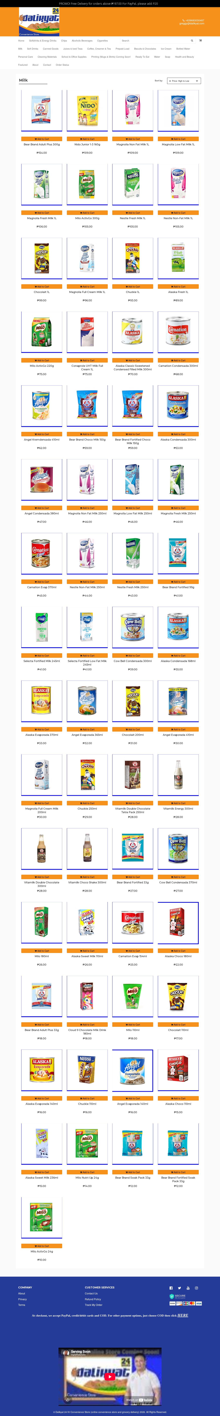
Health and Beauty (184, 56)
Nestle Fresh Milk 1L (133, 218)
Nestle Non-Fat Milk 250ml (87, 587)
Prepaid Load (122, 48)
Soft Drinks (32, 48)
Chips (64, 40)
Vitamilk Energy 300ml (178, 808)
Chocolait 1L (42, 292)
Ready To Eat (142, 56)
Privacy (22, 1299)
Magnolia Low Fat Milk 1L (178, 144)
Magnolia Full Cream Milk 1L (87, 292)
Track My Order (93, 1305)
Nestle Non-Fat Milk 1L (178, 218)
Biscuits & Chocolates (145, 48)
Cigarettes (102, 40)
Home (21, 40)
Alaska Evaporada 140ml (42, 1103)
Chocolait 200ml (133, 734)
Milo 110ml (132, 1030)
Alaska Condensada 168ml (178, 661)
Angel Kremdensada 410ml (41, 439)
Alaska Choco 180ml (178, 956)
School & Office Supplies (74, 56)
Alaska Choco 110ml (178, 1103)
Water (157, 56)
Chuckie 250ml (87, 808)
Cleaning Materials (47, 56)
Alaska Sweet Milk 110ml (87, 956)
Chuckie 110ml (87, 1103)
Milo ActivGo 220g (42, 365)
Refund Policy (93, 1299)
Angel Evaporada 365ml (87, 734)
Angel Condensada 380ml (42, 513)
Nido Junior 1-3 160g (87, 144)
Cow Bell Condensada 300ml (133, 661)
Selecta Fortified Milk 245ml (42, 661)
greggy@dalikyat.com (191, 23)
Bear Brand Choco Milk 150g (87, 439)
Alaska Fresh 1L (178, 292)
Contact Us (91, 1293)
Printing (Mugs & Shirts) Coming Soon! (111, 56)
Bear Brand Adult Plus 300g (42, 144)
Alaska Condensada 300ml (178, 439)
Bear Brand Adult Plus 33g (42, 1030)
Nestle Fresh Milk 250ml (132, 587)
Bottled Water (183, 48)
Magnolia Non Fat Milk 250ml (87, 513)
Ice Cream (166, 48)
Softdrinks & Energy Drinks (42, 40)
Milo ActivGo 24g (42, 1251)
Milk (20, 48)
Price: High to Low (180, 80)
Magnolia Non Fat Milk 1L (132, 144)
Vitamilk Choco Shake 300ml (87, 882)
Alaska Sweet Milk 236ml (41, 1177)
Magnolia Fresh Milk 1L (42, 218)
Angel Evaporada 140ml (132, 1103)
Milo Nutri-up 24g (87, 1177)
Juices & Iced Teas (72, 48)
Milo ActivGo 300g (87, 218)
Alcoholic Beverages (82, 40)
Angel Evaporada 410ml (178, 734)
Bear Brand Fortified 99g (178, 587)
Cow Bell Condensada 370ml (178, 882)
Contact (47, 64)
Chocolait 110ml (178, 1030)
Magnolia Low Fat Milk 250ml (133, 513)
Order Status (62, 64)
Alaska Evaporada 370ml (41, 734)
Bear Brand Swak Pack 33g (132, 1177)
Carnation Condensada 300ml (178, 365)
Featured (23, 64)
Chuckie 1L (133, 292)
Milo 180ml (42, 956)
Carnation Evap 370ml (41, 587)
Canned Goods (50, 48)
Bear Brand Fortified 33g (133, 882)
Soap (167, 56)
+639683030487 (194, 20)
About (35, 64)
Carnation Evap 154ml (133, 956)
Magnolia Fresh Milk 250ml (178, 513)
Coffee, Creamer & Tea (99, 48)
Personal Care (25, 56)
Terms (21, 1305)
